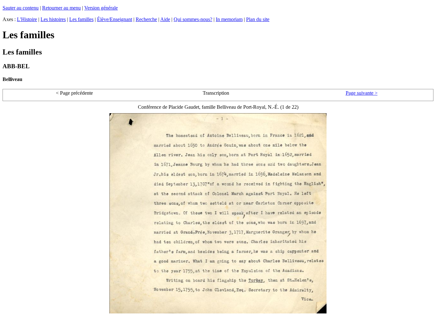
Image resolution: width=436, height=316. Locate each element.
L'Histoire (27, 19)
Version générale (101, 8)
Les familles (81, 19)
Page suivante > (362, 93)
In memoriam (229, 19)
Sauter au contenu (21, 8)
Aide (165, 19)
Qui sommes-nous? (193, 19)
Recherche (146, 19)
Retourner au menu (61, 8)
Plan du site (257, 19)
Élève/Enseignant (114, 19)
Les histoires (53, 19)
